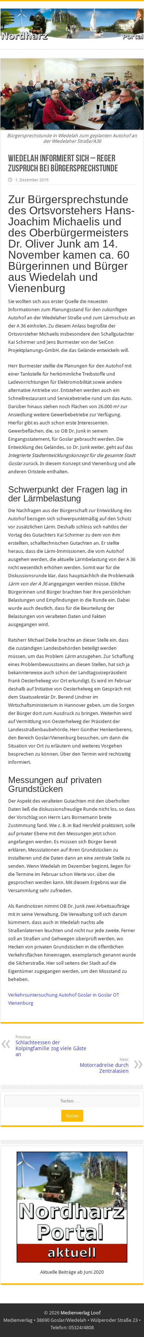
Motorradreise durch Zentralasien (104, 1065)
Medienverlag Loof (80, 1313)
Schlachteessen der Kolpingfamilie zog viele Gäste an (51, 1046)
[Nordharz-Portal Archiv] (72, 23)
